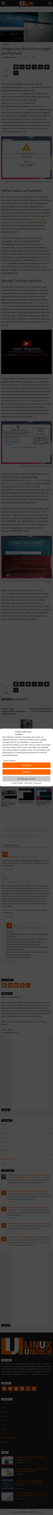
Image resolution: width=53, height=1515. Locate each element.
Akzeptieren (26, 765)
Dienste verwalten (10, 761)
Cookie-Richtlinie (17, 783)
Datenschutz (28, 783)
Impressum (37, 783)
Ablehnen (26, 772)
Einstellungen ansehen (27, 779)
